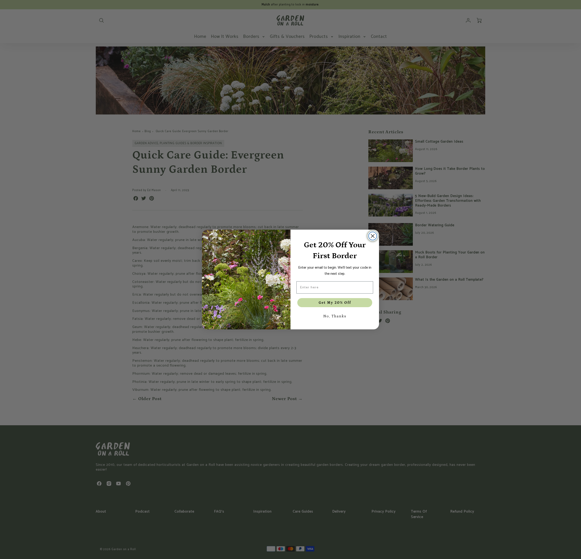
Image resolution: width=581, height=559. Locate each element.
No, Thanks (334, 316)
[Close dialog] (373, 236)
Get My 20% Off (335, 303)
